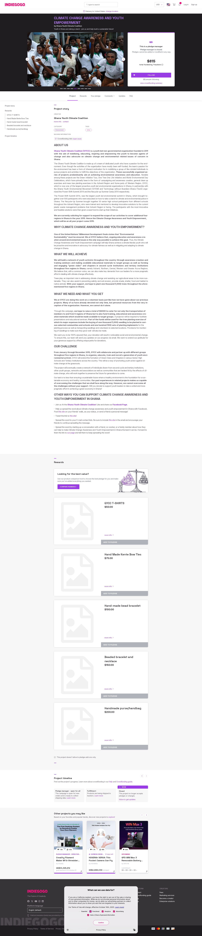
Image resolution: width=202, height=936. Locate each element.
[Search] (87, 4)
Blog (137, 898)
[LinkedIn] (43, 901)
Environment (60, 130)
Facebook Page (120, 404)
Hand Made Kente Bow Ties (18, 118)
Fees (161, 892)
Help (111, 782)
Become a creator (166, 898)
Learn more (71, 798)
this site (61, 411)
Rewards (8, 111)
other (88, 130)
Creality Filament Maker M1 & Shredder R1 (67, 860)
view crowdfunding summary (151, 83)
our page (71, 433)
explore (111, 817)
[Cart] (174, 4)
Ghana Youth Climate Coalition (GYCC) (72, 151)
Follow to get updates (127, 799)
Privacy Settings (62, 929)
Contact (138, 892)
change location (112, 11)
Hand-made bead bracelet (17, 122)
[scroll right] (123, 59)
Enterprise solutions (167, 901)
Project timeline (11, 136)
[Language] (168, 4)
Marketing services (167, 895)
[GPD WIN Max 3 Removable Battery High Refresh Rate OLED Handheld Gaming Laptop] (133, 835)
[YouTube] (36, 901)
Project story (10, 106)
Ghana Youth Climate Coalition (69, 26)
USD (158, 5)
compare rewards (68, 487)
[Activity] (179, 4)
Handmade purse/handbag (17, 129)
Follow (151, 75)
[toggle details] (82, 872)
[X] (32, 901)
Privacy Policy (32, 929)
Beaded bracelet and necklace (19, 125)
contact (66, 122)
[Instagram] (39, 901)
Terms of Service (47, 929)
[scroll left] (27, 59)
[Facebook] (28, 901)
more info (57, 122)
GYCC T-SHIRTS (13, 115)
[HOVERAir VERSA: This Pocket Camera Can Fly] (101, 835)
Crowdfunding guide (124, 782)
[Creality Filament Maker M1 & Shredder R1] (68, 835)
